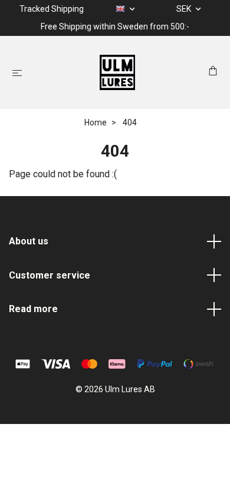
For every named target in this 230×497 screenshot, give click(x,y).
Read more (33, 308)
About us (28, 241)
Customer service (49, 275)
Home (95, 122)
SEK (184, 9)
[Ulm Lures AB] (117, 72)
